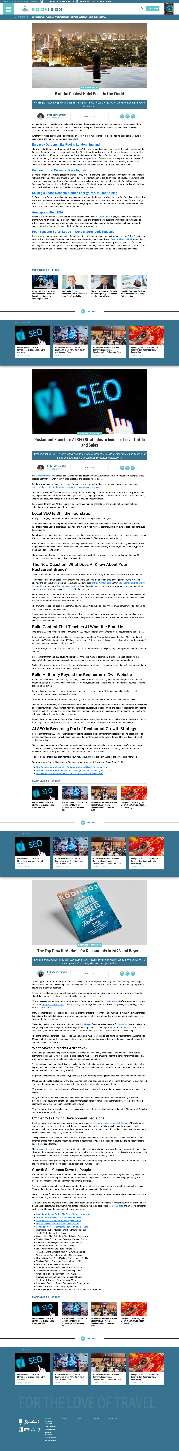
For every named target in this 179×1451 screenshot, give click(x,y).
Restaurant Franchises (89, 433)
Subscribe (152, 8)
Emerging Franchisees (49, 1433)
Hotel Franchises (89, 87)
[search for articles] (143, 8)
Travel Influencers (50, 1440)
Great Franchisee (50, 1437)
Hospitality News (50, 1429)
